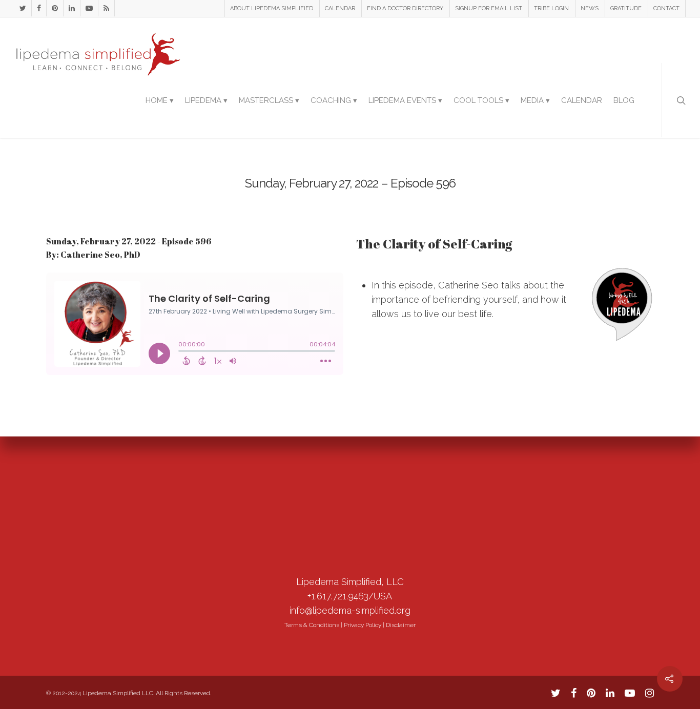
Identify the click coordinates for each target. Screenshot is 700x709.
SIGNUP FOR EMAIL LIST (488, 8)
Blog (623, 100)
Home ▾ (160, 100)
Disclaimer (401, 625)
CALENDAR (340, 8)
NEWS (590, 8)
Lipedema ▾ (206, 100)
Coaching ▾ (334, 100)
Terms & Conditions (311, 625)
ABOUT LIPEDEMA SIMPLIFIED (271, 8)
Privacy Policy (362, 625)
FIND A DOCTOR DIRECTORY (405, 8)
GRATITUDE (626, 8)
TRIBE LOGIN (551, 8)
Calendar (581, 100)
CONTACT (666, 8)
